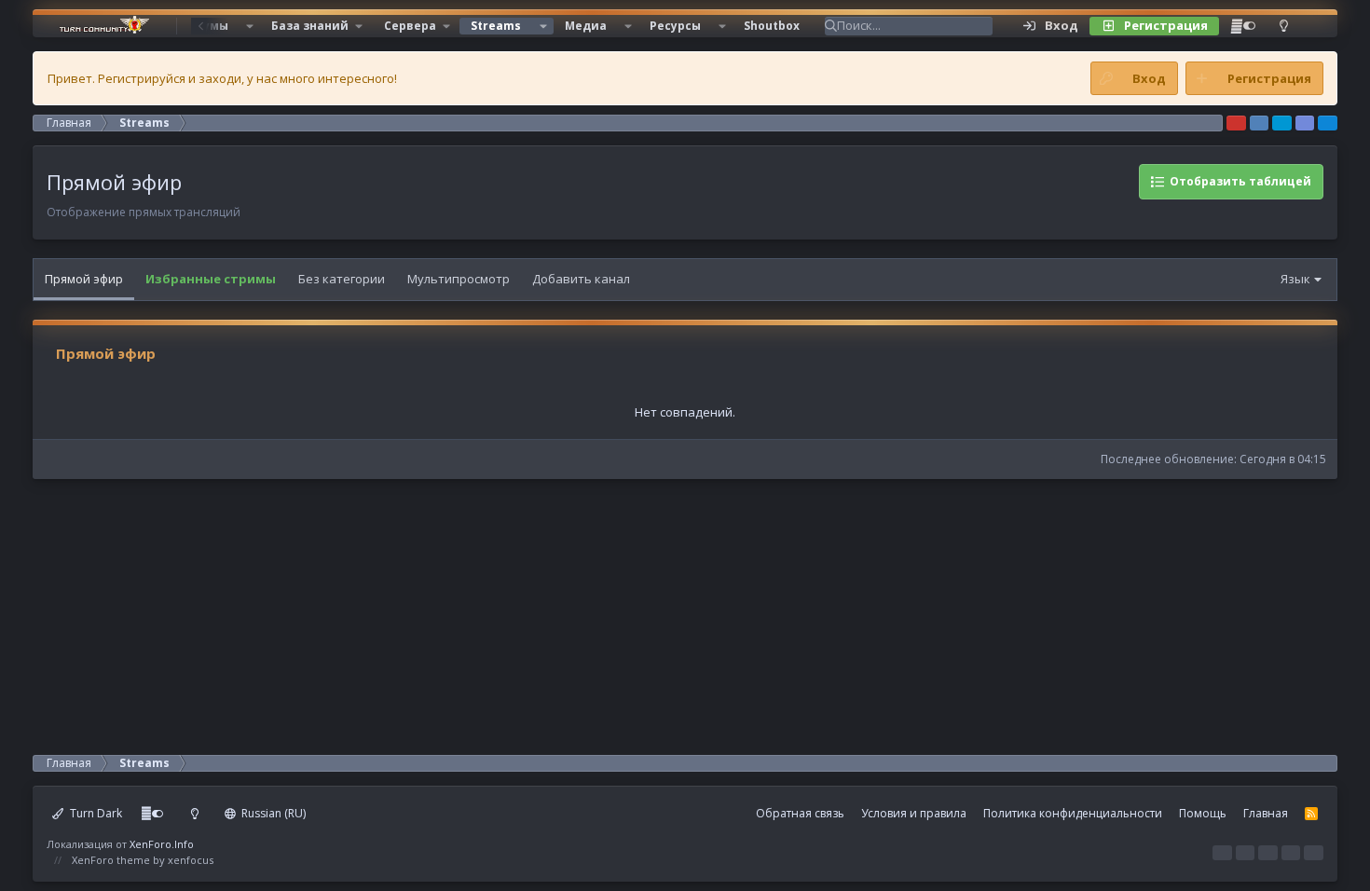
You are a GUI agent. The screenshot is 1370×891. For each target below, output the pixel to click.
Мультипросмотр (458, 278)
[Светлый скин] (1284, 26)
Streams (496, 26)
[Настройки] (1243, 26)
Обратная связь (800, 813)
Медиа (586, 26)
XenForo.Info (162, 844)
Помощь (1202, 813)
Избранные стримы (210, 278)
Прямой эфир (84, 278)
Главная (1265, 813)
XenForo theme (111, 860)
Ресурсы (675, 26)
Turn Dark (94, 813)
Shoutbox (772, 26)
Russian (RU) (272, 813)
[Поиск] (1312, 26)
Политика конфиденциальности (1072, 813)
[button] (250, 26)
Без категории (341, 278)
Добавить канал (581, 278)
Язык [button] (1295, 278)
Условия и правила (913, 813)
